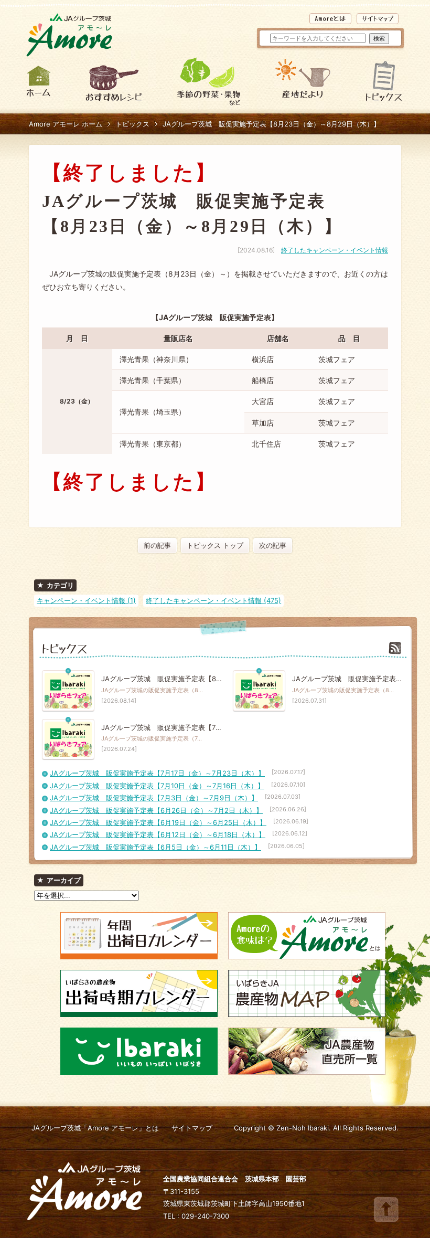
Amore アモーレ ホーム (65, 124)
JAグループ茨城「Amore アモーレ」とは (95, 1128)
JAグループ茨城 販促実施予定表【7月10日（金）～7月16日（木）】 (157, 785)
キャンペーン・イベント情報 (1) (86, 600)
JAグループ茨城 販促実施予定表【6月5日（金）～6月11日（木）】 (155, 847)
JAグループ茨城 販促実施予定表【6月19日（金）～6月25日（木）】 (158, 822)
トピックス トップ (215, 545)
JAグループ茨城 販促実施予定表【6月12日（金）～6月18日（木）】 (157, 834)
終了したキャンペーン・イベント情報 (334, 250)
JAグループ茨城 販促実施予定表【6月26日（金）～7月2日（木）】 (156, 810)
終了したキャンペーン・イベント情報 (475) (213, 600)
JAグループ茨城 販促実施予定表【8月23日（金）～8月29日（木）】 (271, 124)
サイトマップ (191, 1128)
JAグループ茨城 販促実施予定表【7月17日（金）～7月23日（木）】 (157, 773)
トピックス (132, 124)
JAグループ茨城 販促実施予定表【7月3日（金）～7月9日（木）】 (154, 797)
